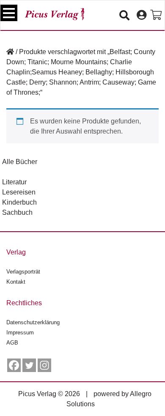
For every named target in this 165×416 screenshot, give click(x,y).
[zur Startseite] (55, 14)
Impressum (20, 332)
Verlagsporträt (23, 271)
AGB (12, 342)
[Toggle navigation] (8, 13)
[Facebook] (14, 365)
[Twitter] (29, 365)
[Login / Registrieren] (141, 15)
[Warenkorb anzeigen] (156, 15)
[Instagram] (44, 365)
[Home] (10, 51)
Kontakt (15, 282)
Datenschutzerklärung (33, 322)
